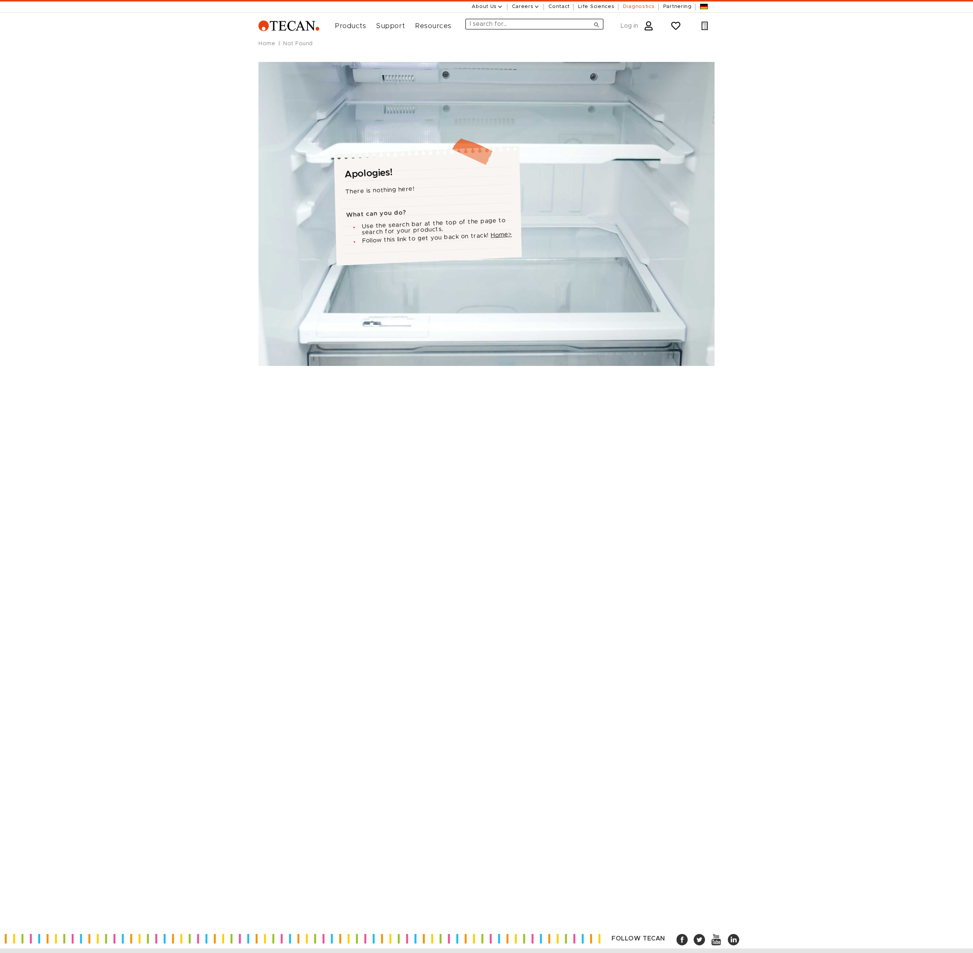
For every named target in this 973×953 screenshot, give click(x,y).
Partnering (677, 6)
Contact (559, 6)
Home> (501, 234)
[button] (347, 26)
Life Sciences (596, 6)
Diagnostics (639, 6)
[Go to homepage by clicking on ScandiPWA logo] (288, 26)
